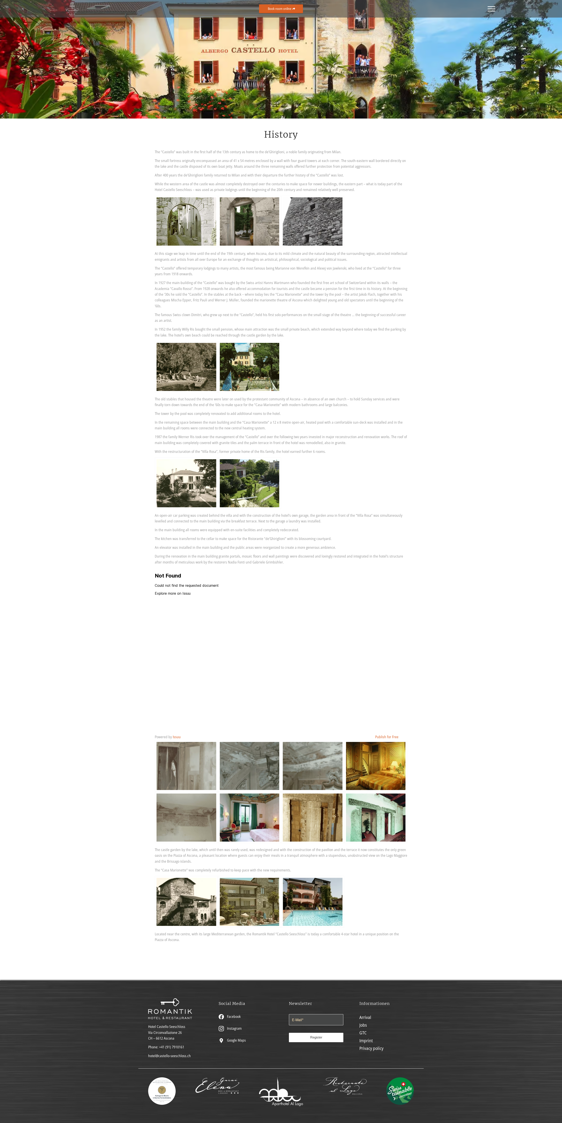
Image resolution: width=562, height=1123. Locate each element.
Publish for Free (386, 736)
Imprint (366, 1041)
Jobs (363, 1025)
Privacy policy (371, 1048)
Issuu (177, 736)
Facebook (233, 1016)
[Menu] (490, 9)
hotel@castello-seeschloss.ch (169, 1055)
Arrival (365, 1017)
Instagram (234, 1028)
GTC (363, 1033)
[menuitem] (490, 9)
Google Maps (236, 1040)
